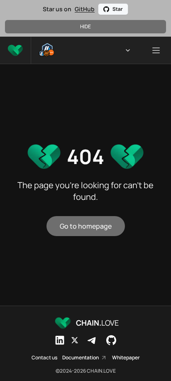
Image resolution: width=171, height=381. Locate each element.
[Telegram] (92, 340)
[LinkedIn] (60, 340)
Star (117, 8)
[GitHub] (111, 340)
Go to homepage (86, 226)
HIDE (85, 26)
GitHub (85, 9)
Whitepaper (126, 357)
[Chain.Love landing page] (15, 50)
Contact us (44, 357)
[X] (74, 340)
